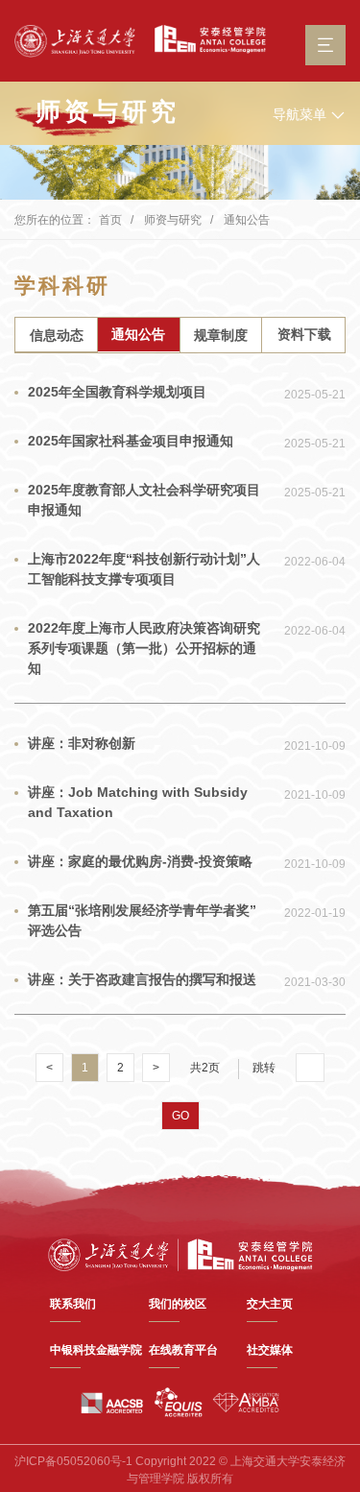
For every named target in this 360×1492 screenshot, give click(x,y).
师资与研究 (173, 220)
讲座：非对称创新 (81, 743)
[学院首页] (205, 39)
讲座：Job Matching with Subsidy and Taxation (138, 802)
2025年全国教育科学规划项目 (117, 391)
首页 (110, 220)
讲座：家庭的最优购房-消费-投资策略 (140, 861)
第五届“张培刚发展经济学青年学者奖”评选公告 (142, 920)
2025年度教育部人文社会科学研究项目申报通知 (144, 499)
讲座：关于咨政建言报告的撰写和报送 (142, 979)
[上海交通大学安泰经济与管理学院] (180, 1254)
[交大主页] (74, 41)
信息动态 (57, 335)
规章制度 (221, 335)
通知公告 (247, 220)
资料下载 (304, 334)
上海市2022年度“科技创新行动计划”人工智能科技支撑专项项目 (144, 569)
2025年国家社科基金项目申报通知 (130, 440)
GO (180, 1115)
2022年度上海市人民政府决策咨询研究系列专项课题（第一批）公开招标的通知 (144, 648)
